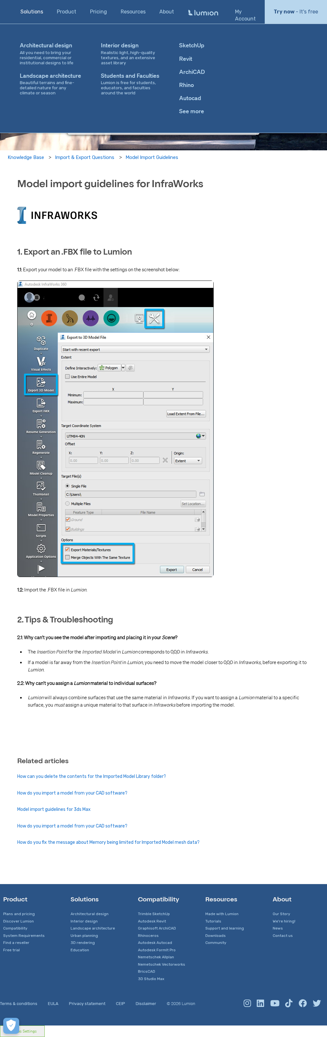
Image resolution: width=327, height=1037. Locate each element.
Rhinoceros (148, 935)
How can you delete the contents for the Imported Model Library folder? (91, 776)
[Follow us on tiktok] (289, 1003)
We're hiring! (284, 921)
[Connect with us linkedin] (260, 1003)
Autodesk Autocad (155, 942)
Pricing (98, 12)
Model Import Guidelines (151, 157)
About (166, 12)
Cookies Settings (22, 1031)
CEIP (120, 1003)
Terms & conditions (18, 1003)
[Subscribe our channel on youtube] (274, 1003)
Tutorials (213, 921)
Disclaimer (146, 1003)
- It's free (296, 12)
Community (215, 942)
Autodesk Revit (152, 921)
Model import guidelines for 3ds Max (54, 809)
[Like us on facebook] (303, 1003)
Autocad (190, 97)
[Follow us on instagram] (247, 1003)
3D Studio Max (151, 979)
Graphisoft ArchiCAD (157, 928)
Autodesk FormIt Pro (157, 950)
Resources (133, 12)
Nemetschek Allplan (156, 957)
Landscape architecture (93, 928)
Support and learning (224, 928)
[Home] (203, 13)
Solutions (31, 12)
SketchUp (191, 45)
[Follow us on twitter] (317, 1003)
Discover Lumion (18, 921)
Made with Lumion (222, 914)
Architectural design (90, 914)
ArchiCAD (192, 71)
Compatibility (15, 928)
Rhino (186, 84)
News (278, 928)
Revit (185, 58)
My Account (245, 15)
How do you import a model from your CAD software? (72, 793)
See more (191, 111)
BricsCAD (146, 971)
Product (66, 12)
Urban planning (84, 935)
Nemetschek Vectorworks (161, 964)
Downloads (215, 935)
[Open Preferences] (11, 1026)
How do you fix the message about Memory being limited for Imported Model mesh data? (108, 842)
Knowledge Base (26, 157)
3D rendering (83, 942)
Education (80, 950)
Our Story (281, 914)
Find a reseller (16, 942)
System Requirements (24, 935)
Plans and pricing (19, 914)
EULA (53, 1003)
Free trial (11, 950)
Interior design (84, 921)
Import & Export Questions (84, 157)
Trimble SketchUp (154, 914)
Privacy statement (87, 1003)
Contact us (283, 935)
